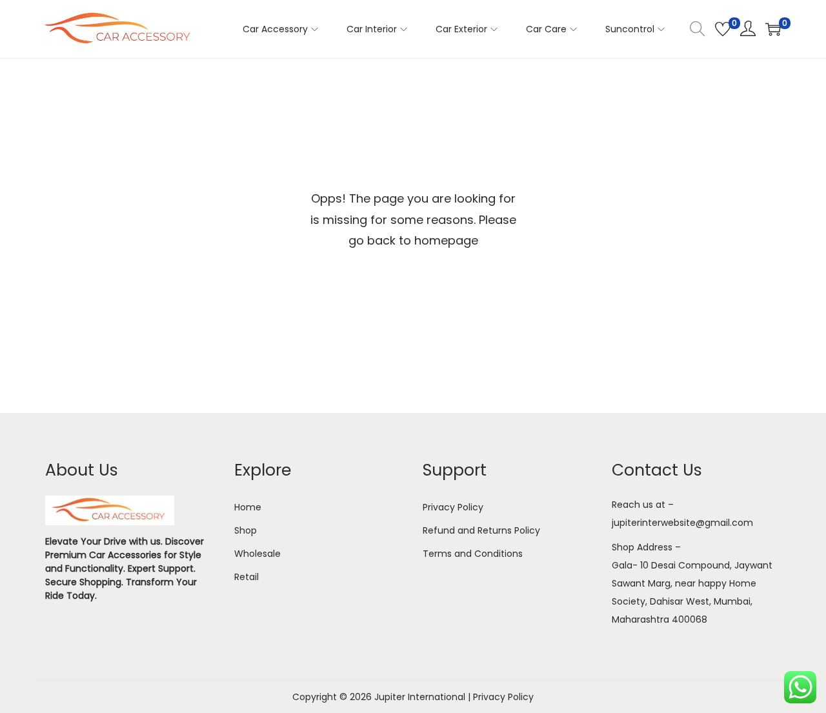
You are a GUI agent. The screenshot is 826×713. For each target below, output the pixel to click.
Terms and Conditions (473, 553)
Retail (246, 576)
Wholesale (257, 553)
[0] (722, 29)
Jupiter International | (423, 696)
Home (247, 507)
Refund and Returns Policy (481, 530)
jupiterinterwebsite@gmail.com (682, 522)
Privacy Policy (453, 507)
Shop (245, 530)
